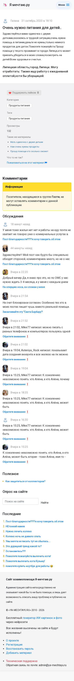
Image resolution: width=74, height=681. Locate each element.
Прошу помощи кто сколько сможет (29, 151)
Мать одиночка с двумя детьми (26, 142)
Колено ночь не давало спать (23, 536)
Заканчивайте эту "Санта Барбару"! (23, 311)
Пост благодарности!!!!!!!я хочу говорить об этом (31, 239)
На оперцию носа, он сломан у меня (24, 287)
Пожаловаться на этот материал (26, 162)
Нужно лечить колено (19, 531)
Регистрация (14, 644)
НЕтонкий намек (15, 526)
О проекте (12, 640)
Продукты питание (19, 118)
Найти (44, 502)
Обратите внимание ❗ (16, 336)
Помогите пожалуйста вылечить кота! (28, 556)
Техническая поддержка (21, 661)
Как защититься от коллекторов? (25, 481)
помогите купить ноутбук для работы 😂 (29, 566)
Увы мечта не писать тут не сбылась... (28, 541)
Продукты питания (19, 105)
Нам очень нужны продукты (24, 146)
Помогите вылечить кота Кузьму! (25, 561)
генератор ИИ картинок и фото (42, 618)
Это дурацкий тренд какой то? (24, 546)
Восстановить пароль (20, 648)
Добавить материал (18, 652)
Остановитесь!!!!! (16, 551)
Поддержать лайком (23, 92)
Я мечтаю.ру (16, 5)
